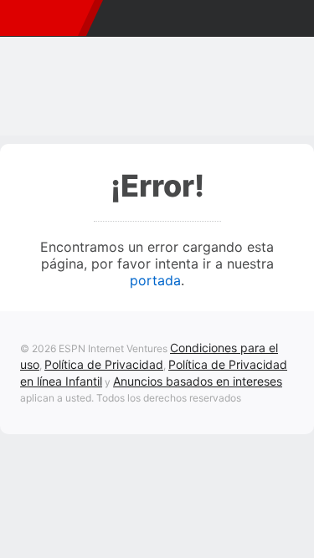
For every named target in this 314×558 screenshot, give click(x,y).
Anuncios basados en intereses (197, 381)
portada (155, 280)
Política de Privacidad (103, 364)
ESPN (44, 18)
